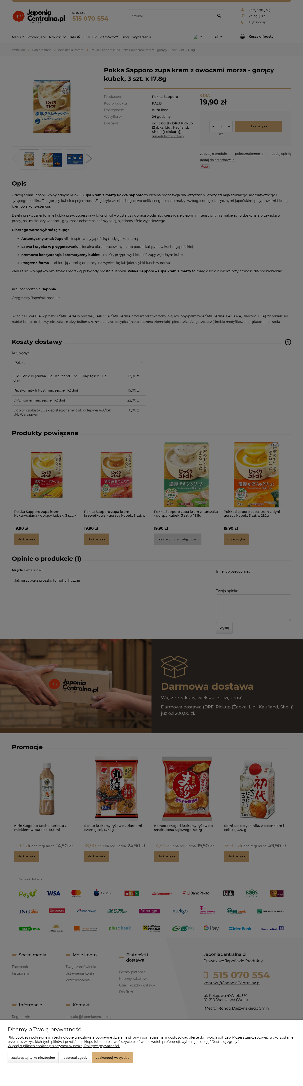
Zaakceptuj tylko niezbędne (33, 1057)
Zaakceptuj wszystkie (112, 1057)
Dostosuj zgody (75, 1057)
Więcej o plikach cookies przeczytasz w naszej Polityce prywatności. (64, 1046)
